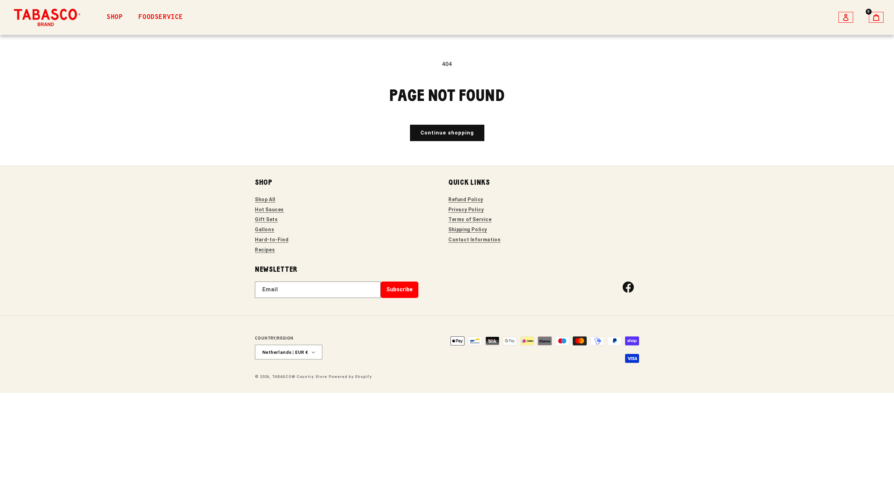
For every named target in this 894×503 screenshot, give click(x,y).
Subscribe (399, 289)
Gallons (264, 229)
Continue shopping (447, 133)
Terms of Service (470, 219)
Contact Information (474, 239)
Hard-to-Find (271, 239)
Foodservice (160, 17)
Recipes (265, 250)
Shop (115, 17)
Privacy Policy (466, 209)
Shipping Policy (467, 229)
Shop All (265, 199)
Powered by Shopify (350, 376)
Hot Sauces (269, 209)
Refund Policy (465, 199)
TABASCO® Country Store (299, 376)
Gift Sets (266, 219)
